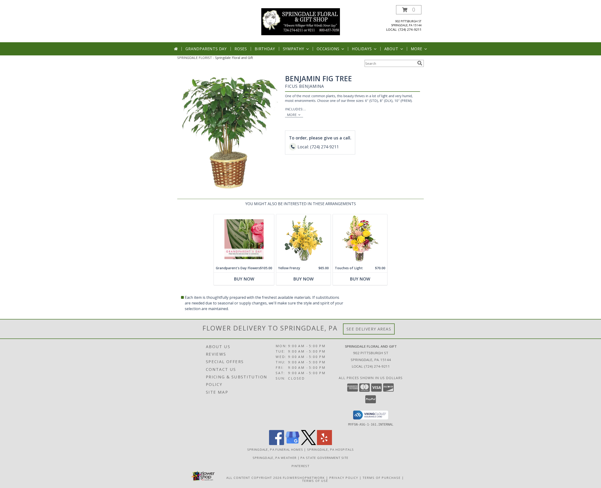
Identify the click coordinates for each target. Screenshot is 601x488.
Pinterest (300, 466)
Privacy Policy (343, 478)
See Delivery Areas (369, 329)
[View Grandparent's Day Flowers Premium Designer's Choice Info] (244, 239)
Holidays (362, 48)
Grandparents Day (206, 48)
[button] (408, 9)
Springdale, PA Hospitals (330, 449)
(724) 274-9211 (409, 29)
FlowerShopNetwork (304, 478)
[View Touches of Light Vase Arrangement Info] (360, 239)
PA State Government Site (324, 458)
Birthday (265, 48)
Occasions (328, 48)
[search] (420, 63)
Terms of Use (315, 481)
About (391, 48)
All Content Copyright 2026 (254, 478)
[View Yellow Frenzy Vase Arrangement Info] (303, 239)
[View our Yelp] (324, 444)
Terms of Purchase (382, 478)
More (416, 48)
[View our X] (308, 444)
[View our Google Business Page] (292, 444)
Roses (241, 48)
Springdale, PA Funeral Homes (275, 449)
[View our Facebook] (276, 444)
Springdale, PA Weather (275, 458)
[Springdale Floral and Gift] (300, 21)
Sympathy (293, 48)
